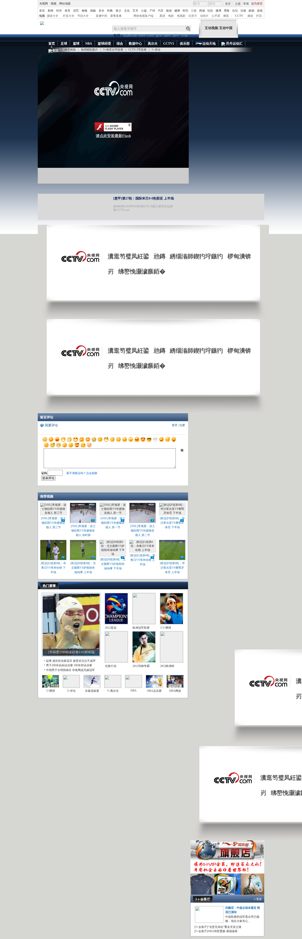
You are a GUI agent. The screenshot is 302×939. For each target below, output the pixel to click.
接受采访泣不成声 (84, 660)
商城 (202, 10)
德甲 (167, 35)
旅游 (169, 10)
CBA (150, 35)
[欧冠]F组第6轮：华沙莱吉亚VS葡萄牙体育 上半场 (172, 568)
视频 (53, 3)
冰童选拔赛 (92, 690)
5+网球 (50, 690)
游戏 (260, 10)
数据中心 (135, 43)
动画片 (204, 15)
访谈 (243, 10)
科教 (110, 10)
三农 (194, 10)
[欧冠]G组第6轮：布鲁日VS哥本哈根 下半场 (53, 568)
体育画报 (70, 49)
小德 (184, 35)
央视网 (43, 3)
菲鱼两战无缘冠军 (83, 670)
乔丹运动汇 (234, 43)
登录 (228, 3)
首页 (42, 10)
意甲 (159, 35)
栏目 (259, 15)
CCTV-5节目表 (137, 49)
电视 (42, 15)
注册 (238, 3)
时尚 (185, 10)
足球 (64, 43)
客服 (246, 3)
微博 (218, 10)
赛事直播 (116, 15)
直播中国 (101, 15)
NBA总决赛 (154, 690)
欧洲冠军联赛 (141, 627)
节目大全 (83, 15)
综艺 (76, 10)
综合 (120, 43)
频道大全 (52, 15)
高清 (162, 15)
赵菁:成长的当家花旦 (59, 660)
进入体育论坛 (161, 206)
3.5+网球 (165, 627)
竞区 (55, 50)
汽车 (161, 10)
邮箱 (251, 10)
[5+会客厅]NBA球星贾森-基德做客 (216, 931)
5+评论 (156, 49)
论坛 (235, 10)
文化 (127, 10)
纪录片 (193, 15)
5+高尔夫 (113, 690)
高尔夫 (153, 43)
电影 (171, 15)
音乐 (101, 10)
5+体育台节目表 (113, 49)
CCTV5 (168, 43)
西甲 (176, 35)
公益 (144, 10)
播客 (226, 15)
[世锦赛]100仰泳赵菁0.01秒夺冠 (71, 652)
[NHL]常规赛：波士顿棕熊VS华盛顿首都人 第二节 (142, 530)
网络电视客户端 (143, 15)
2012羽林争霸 (141, 666)
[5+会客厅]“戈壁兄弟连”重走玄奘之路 (217, 927)
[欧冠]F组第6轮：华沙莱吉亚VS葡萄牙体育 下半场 (172, 523)
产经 (152, 10)
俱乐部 (185, 43)
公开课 (216, 15)
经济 (59, 10)
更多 (259, 899)
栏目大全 (68, 15)
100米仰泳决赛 (83, 665)
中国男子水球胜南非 (58, 670)
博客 (227, 10)
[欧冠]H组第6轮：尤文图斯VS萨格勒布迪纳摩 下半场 (113, 564)
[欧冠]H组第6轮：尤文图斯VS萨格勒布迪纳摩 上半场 (83, 568)
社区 (210, 10)
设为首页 (257, 3)
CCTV (239, 15)
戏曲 (93, 10)
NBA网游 (175, 690)
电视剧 (181, 15)
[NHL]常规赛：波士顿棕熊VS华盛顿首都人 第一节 (113, 523)
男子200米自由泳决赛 (59, 665)
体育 (67, 10)
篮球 (76, 43)
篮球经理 (104, 43)
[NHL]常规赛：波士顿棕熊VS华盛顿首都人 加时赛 (83, 530)
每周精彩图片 (89, 49)
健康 (177, 10)
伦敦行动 (130, 35)
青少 (118, 10)
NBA (141, 35)
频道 (250, 15)
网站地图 (65, 3)
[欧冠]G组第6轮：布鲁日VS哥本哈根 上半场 (142, 560)
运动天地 (209, 43)
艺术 (135, 10)
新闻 (50, 10)
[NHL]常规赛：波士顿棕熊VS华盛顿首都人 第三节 (53, 523)
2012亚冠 (110, 627)
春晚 (84, 10)
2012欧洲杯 (167, 666)
